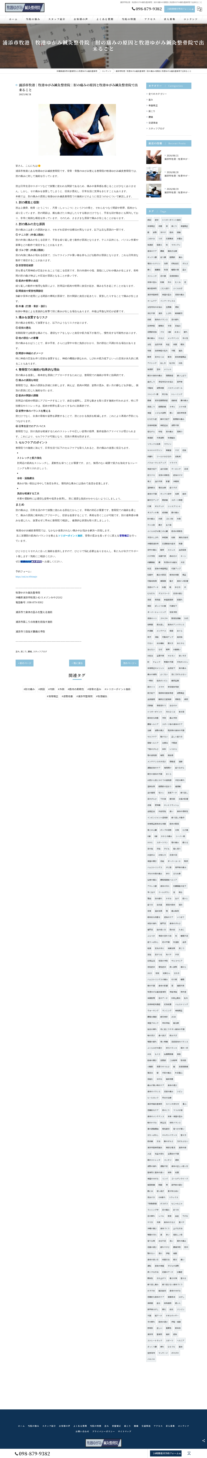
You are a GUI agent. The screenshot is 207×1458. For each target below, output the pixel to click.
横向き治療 (172, 251)
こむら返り (165, 288)
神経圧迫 (164, 425)
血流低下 (171, 668)
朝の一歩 (184, 1048)
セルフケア (152, 736)
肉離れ (150, 456)
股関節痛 (162, 406)
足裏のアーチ (167, 1272)
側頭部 (150, 437)
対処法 (150, 655)
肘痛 (162, 282)
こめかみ (151, 238)
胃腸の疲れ (152, 1041)
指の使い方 (161, 929)
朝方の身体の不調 (154, 774)
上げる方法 (177, 1228)
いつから (173, 749)
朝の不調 (151, 985)
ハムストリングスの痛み (157, 979)
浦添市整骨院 (153, 294)
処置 (177, 1172)
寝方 (180, 904)
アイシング (152, 363)
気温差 (176, 942)
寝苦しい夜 (177, 1234)
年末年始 (166, 1023)
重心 (184, 1104)
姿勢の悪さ (159, 730)
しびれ (169, 313)
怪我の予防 (163, 960)
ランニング (166, 1010)
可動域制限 (152, 581)
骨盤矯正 (153, 105)
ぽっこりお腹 (160, 605)
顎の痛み (175, 842)
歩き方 (177, 587)
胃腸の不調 (168, 662)
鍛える (185, 842)
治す (177, 898)
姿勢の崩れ (152, 1166)
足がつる (158, 954)
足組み (178, 325)
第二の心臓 (152, 830)
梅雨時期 (151, 1184)
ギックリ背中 (165, 493)
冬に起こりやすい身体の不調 (172, 1029)
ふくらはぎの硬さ (154, 1048)
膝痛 (149, 400)
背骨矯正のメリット (155, 668)
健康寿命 (171, 1297)
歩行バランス (171, 1048)
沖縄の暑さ (152, 1228)
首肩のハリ (152, 618)
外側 (179, 518)
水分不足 (162, 1240)
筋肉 (171, 232)
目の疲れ (158, 898)
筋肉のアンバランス (176, 624)
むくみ (178, 282)
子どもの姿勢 (173, 1265)
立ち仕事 (177, 873)
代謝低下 (173, 605)
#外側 (61, 689)
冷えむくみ (170, 711)
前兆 (171, 1309)
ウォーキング (153, 1010)
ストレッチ (152, 276)
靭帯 (168, 649)
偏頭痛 (178, 786)
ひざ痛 (185, 830)
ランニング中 (153, 1209)
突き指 (165, 394)
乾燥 (149, 948)
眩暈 (180, 543)
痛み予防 (173, 718)
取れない (151, 1253)
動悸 (162, 549)
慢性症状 (162, 967)
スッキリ (168, 1160)
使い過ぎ (160, 1191)
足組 (162, 861)
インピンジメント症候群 (157, 817)
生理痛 (169, 307)
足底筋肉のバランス (179, 1041)
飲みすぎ (173, 1035)
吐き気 (172, 363)
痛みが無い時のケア (155, 1085)
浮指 (158, 848)
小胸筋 (150, 1066)
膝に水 (150, 1191)
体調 (175, 344)
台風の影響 (183, 798)
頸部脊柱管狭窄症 (166, 693)
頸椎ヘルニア (153, 742)
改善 (160, 226)
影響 (168, 481)
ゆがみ (159, 1079)
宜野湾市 (151, 1353)
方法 (158, 1141)
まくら (169, 774)
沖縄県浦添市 (153, 543)
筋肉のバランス (161, 319)
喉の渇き (151, 1035)
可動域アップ (167, 637)
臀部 (186, 861)
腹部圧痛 (175, 680)
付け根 (174, 979)
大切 (182, 562)
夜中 (186, 1247)
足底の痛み (168, 1091)
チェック (156, 662)
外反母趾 (162, 811)
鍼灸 (180, 350)
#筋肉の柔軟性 (76, 689)
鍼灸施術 (162, 1290)
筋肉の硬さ (163, 1321)
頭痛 (178, 232)
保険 (169, 1172)
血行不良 (158, 481)
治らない (151, 649)
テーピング (176, 469)
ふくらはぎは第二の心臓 (157, 531)
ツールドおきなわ (164, 456)
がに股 (169, 867)
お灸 (149, 1054)
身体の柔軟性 (182, 811)
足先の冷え (159, 948)
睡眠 (182, 979)
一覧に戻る (77, 663)
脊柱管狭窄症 (173, 686)
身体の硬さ (172, 1085)
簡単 (149, 356)
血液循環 (151, 699)
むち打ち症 (152, 419)
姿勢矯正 (180, 693)
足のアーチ (163, 998)
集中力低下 (165, 419)
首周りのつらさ (163, 1066)
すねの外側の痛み (154, 873)
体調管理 (151, 998)
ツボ (160, 238)
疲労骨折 (164, 1016)
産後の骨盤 (159, 1265)
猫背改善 (169, 1079)
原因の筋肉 (170, 904)
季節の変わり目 (165, 935)
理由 (149, 898)
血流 (184, 942)
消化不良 (151, 313)
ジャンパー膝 (152, 394)
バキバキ (151, 1359)
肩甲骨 (180, 381)
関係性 (150, 1278)
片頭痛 (150, 630)
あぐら (180, 630)
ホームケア (152, 300)
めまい (177, 332)
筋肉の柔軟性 (176, 531)
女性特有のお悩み (154, 307)
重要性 (169, 1328)
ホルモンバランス (169, 1135)
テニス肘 (151, 525)
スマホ (161, 686)
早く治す (151, 892)
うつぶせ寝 (177, 1110)
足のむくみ (159, 356)
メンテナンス (173, 338)
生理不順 (160, 655)
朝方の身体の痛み (154, 375)
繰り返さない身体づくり (172, 1284)
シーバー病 (180, 836)
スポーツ (169, 1340)
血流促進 (182, 549)
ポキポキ (175, 1353)
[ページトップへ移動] (189, 1453)
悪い (171, 412)
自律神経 (151, 325)
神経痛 (165, 537)
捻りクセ (151, 475)
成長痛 (165, 512)
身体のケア (152, 251)
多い (168, 1234)
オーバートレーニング (156, 612)
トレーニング (176, 394)
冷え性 (185, 338)
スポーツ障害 (176, 500)
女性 (149, 344)
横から (183, 967)
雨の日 (172, 929)
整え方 (183, 1135)
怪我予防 (173, 612)
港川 (160, 1253)
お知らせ (162, 855)
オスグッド (159, 506)
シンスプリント (174, 506)
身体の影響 (163, 985)
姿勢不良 (175, 425)
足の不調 (166, 942)
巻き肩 (181, 711)
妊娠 (173, 537)
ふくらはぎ (177, 288)
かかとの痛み (166, 836)
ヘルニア (180, 1340)
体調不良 (162, 556)
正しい (159, 1328)
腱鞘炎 (161, 325)
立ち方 (177, 973)
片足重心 (178, 1072)
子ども (167, 848)
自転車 (178, 456)
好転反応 (175, 263)
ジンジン (180, 1309)
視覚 (169, 1216)
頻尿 (149, 605)
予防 (164, 718)
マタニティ (175, 244)
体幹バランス (175, 1122)
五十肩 (169, 525)
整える (183, 1278)
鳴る (180, 892)
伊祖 (168, 1253)
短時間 (150, 624)
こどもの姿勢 (160, 412)
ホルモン (171, 655)
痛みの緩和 (152, 674)
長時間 (150, 1303)
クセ (162, 332)
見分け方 (151, 1197)
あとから (180, 643)
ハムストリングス (154, 867)
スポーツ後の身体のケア (172, 724)
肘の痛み (151, 518)
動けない (164, 736)
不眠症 (174, 742)
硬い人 (178, 1303)
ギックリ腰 (152, 257)
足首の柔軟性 (164, 475)
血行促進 (164, 469)
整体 (180, 1346)
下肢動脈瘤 (152, 1203)
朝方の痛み (181, 1240)
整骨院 (159, 1334)
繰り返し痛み (153, 1284)
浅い (171, 1240)
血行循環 (151, 792)
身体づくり (165, 1228)
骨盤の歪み (166, 294)
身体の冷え (165, 886)
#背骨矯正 (52, 696)
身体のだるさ (169, 1222)
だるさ (161, 338)
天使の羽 (173, 855)
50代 (186, 618)
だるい (150, 643)
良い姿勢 (173, 967)
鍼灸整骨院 (152, 288)
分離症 (179, 1272)
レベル (161, 1216)
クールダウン (164, 892)
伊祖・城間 (176, 1321)
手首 (169, 325)
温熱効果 (151, 786)
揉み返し (160, 624)
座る (158, 1303)
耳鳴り (180, 431)
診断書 (150, 705)
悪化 (164, 1309)
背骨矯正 (151, 226)
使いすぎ (182, 655)
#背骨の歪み (94, 689)
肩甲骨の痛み (180, 867)
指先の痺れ (152, 1029)
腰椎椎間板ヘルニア (168, 879)
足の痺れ (151, 1216)
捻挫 (184, 450)
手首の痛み (166, 1072)
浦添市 (150, 1334)
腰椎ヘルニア (153, 724)
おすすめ (151, 1290)
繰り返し (184, 792)
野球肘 (150, 1328)
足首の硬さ (177, 593)
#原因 (41, 689)
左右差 (159, 904)
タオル (172, 406)
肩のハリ (151, 686)
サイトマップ (124, 1431)
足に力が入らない (178, 674)
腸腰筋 (157, 269)
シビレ (180, 1091)
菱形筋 (172, 798)
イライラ (173, 462)
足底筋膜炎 (174, 276)
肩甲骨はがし (153, 1309)
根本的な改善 (153, 718)
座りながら (179, 767)
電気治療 (162, 487)
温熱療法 (151, 487)
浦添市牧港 (181, 412)
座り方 (150, 904)
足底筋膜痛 (183, 1066)
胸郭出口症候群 (165, 699)
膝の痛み (175, 512)
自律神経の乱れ (161, 350)
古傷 (149, 805)
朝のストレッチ (153, 1160)
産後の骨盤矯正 (161, 568)
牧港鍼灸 (171, 437)
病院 (186, 699)
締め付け (173, 556)
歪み (18, 651)
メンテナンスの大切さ (156, 761)
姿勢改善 (160, 388)
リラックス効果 (153, 444)
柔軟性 (178, 699)
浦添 (160, 313)
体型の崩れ (152, 923)
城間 (175, 1253)
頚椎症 (172, 761)
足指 (149, 954)
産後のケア (168, 917)
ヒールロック (153, 1097)
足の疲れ (175, 319)
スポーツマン (162, 842)
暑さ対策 (173, 1278)
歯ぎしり (151, 381)
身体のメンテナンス (155, 1116)
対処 (180, 363)
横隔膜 (163, 581)
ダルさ (185, 263)
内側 (160, 518)
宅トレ (161, 792)
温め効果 (158, 911)
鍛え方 (170, 643)
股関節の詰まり (165, 786)
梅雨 (162, 755)
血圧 (177, 1216)
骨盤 (149, 412)
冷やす (163, 232)
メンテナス (161, 630)
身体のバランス (153, 1091)
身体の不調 (152, 493)
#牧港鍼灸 (101, 696)
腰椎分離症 (152, 1016)
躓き (160, 525)
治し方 (163, 363)
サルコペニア (176, 960)
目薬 (149, 319)
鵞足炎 (150, 1072)
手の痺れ (151, 1321)
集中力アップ (153, 500)
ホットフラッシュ (171, 805)
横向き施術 (183, 537)
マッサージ (163, 1353)
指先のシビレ (162, 680)
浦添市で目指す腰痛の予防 (30, 631)
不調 (149, 1315)
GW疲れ (162, 1197)
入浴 (149, 1153)
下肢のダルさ (153, 749)
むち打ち (151, 593)
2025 (149, 973)
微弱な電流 (170, 1147)
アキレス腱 (152, 886)
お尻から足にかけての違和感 (159, 780)
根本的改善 (174, 574)
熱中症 (183, 991)
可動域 (150, 388)
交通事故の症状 (168, 543)
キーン (183, 556)
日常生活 (151, 960)
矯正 (184, 574)
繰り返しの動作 (177, 817)
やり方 (150, 1222)
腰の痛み (184, 400)
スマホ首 (182, 406)
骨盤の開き (152, 861)
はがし (181, 1297)
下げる (185, 1216)
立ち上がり (161, 1278)
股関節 (172, 257)
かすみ (169, 898)
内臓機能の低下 (179, 886)
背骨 (149, 911)
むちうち (171, 1346)
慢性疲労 (166, 1128)
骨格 (179, 1054)
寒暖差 (169, 450)
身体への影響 (182, 581)
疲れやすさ (165, 1247)
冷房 (158, 1222)
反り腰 (163, 257)
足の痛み (166, 1209)
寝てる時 (151, 1240)
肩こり (24, 651)
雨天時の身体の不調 (176, 730)
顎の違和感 (152, 755)
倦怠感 (170, 755)
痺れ (162, 1346)
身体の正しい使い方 (179, 1166)
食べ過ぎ (162, 1035)
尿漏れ (180, 599)
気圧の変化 (159, 1153)
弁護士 (180, 238)
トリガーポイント (154, 711)
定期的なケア (153, 1110)
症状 (157, 220)
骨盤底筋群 (168, 599)
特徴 (149, 350)
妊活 (149, 568)
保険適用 (167, 1303)
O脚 (169, 332)
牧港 (166, 269)
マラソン (168, 444)
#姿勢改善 (67, 696)
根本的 (178, 1328)
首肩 (149, 599)
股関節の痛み (178, 419)
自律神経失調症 (153, 1004)
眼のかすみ (152, 1122)
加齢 (180, 761)
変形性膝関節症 (161, 400)
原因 (149, 220)
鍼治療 (176, 1023)
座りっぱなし (153, 942)
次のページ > (129, 663)
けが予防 (151, 556)
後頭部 (150, 369)
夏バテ (181, 1222)
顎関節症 (169, 375)
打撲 (149, 506)
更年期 (157, 805)
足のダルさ (152, 798)
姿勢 (155, 232)
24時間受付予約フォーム (179, 8)
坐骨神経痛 (152, 425)
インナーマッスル (167, 300)
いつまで (180, 917)
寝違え (159, 244)
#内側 (51, 689)
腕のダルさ (168, 1141)
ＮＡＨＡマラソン (154, 450)
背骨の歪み (152, 282)
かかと (150, 842)
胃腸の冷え (152, 1234)
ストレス (171, 549)
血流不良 (158, 344)
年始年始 (173, 991)
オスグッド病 (153, 512)
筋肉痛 (150, 1141)
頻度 (171, 630)
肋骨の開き (152, 1060)
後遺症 (150, 244)
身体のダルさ (175, 923)
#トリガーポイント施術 (118, 689)
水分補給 (160, 643)
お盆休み (151, 855)
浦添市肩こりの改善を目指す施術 (34, 621)
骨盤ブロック (153, 1023)
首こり (181, 948)
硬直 (177, 1160)
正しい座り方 (176, 736)
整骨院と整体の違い (155, 1172)
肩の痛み (182, 668)
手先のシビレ (182, 662)
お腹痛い (177, 649)
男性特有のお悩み (166, 381)
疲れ (185, 332)
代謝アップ (176, 568)
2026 (173, 1016)
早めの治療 (166, 1097)
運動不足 (164, 1166)
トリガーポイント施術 (171, 220)
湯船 (157, 637)
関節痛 (165, 500)
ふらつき (151, 935)
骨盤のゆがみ (153, 1178)
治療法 (165, 742)
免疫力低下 (152, 469)
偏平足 (150, 929)
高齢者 (174, 400)
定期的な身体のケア (155, 1297)
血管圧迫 (151, 811)
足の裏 (163, 276)
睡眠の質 (175, 269)
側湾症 (157, 599)
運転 (149, 1265)
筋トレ (185, 898)
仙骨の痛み (152, 879)
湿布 (158, 369)
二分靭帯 (173, 1060)
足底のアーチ (152, 587)
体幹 (164, 749)
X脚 (155, 836)
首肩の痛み (179, 294)
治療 (149, 730)
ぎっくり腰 (152, 1346)
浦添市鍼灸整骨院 (154, 1104)
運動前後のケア (153, 767)
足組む (150, 1079)
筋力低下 (151, 693)
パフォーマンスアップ (156, 462)
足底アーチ (172, 792)
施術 (184, 493)
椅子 (149, 637)
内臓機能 (151, 562)
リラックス (173, 1197)
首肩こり (151, 406)
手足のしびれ (153, 537)
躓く (149, 269)
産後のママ (177, 475)
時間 (160, 1184)
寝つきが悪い (178, 1128)
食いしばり (181, 375)
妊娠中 (150, 574)
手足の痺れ (179, 780)
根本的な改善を (153, 917)
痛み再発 (175, 911)
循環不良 (180, 985)
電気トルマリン (153, 263)
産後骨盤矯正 (180, 356)
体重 (164, 587)
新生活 (163, 1122)
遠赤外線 (182, 1147)
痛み (180, 257)
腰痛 (30, 651)
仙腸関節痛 (168, 1054)
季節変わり (161, 705)
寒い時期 (164, 1041)
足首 (186, 469)
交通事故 (153, 122)
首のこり (166, 1110)
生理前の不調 (173, 1153)
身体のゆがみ (175, 1290)
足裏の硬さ (152, 1247)
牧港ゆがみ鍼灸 (170, 562)
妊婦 (177, 493)
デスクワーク (164, 593)
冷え (169, 282)
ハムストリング (181, 1004)
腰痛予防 (177, 1247)
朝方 (175, 1259)
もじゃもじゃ (176, 1203)
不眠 (173, 350)
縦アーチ (158, 1315)
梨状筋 (183, 1060)
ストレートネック (154, 1340)
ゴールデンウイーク (179, 1178)
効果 (166, 263)
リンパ (165, 1178)
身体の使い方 (153, 1259)
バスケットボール (175, 388)
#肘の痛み (29, 689)
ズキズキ (164, 618)
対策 (177, 830)
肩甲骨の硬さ (176, 1184)
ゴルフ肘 (169, 518)
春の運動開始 (153, 1128)
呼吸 (160, 431)
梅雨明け (168, 767)
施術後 (180, 637)
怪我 (157, 973)
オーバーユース (174, 861)
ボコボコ (164, 1203)
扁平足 (163, 923)
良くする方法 (153, 1272)
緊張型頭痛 (176, 618)
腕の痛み (151, 338)
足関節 (163, 1060)
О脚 (149, 836)
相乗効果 (171, 948)
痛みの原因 (161, 574)
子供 (177, 954)
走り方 (176, 1209)
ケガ (177, 450)
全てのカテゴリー (158, 93)
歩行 (168, 873)
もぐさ (157, 1054)
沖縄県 (176, 481)
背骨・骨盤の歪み (175, 1116)
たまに (181, 929)
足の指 (150, 848)
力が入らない (182, 1141)
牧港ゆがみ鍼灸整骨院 (156, 991)
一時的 (150, 680)
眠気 (182, 344)
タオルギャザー (172, 1315)
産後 (175, 1334)
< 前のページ (24, 663)
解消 (169, 356)
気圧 (168, 344)
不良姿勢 (160, 437)
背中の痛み (152, 549)
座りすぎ (173, 487)
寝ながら (151, 431)
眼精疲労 (178, 313)
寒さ (149, 481)
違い (171, 811)
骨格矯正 (179, 1010)
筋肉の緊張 (174, 823)
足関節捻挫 (152, 332)
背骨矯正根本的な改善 (156, 823)
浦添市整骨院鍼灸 (154, 1147)
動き (171, 581)
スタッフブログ (40, 651)
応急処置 (168, 1004)
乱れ (186, 998)
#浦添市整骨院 (84, 696)
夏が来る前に (173, 1191)
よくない (164, 674)
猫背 (168, 1334)
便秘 (177, 307)
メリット (167, 369)
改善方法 (166, 1259)
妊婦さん (166, 973)
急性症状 (151, 967)
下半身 (163, 798)
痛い (182, 1259)
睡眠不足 (184, 935)
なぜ (160, 649)
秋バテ (169, 954)
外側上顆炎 (175, 998)
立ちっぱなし (153, 1135)
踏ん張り (177, 848)
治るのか (173, 705)
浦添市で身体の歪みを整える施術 (34, 612)
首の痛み (169, 431)
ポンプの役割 (165, 830)
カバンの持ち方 (172, 1104)
